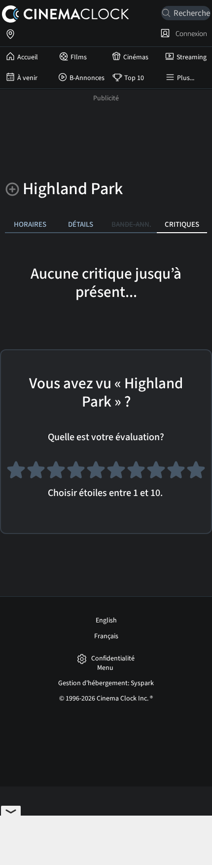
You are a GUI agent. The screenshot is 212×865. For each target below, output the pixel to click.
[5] (96, 472)
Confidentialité (113, 658)
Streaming (192, 57)
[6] (116, 472)
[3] (56, 472)
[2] (36, 472)
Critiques (182, 224)
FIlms (79, 57)
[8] (156, 472)
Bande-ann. (131, 224)
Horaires (30, 224)
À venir (27, 78)
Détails (80, 224)
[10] (196, 472)
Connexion (190, 33)
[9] (176, 472)
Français (106, 636)
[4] (76, 472)
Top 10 (134, 78)
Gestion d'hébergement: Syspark (106, 683)
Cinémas (135, 57)
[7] (136, 472)
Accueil (27, 57)
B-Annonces (87, 78)
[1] (16, 472)
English (106, 620)
